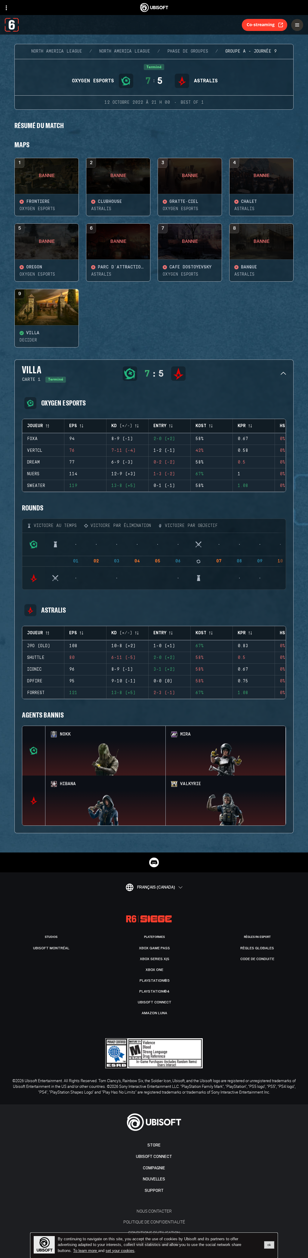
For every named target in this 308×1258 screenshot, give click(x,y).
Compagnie (154, 1168)
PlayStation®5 (155, 980)
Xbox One (154, 970)
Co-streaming (261, 24)
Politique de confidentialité (154, 1222)
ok (269, 1245)
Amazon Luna (154, 1013)
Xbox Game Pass (154, 948)
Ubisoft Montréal (51, 948)
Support (154, 1190)
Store (154, 1145)
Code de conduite (257, 959)
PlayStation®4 (154, 991)
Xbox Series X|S (154, 959)
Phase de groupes (187, 51)
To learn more (85, 1250)
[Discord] (154, 862)
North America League (56, 51)
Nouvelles (154, 1179)
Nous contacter (154, 1211)
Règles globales (257, 948)
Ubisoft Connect (154, 1156)
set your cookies (120, 1251)
